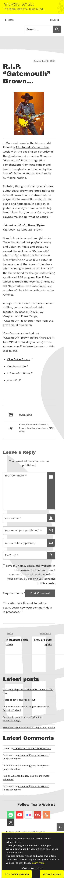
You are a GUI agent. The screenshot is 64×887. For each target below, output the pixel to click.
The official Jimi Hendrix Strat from (32, 748)
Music (22, 414)
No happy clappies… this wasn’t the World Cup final (28, 691)
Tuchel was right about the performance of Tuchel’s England (26, 708)
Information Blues (19, 373)
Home (9, 20)
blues (22, 424)
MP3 (51, 428)
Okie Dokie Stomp (18, 359)
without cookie (52, 874)
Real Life (12, 380)
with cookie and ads (17, 874)
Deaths (31, 428)
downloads (42, 428)
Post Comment (40, 593)
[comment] (51, 490)
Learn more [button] (38, 863)
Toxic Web (14, 831)
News (29, 414)
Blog (54, 20)
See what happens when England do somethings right (22, 719)
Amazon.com (11, 346)
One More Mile (16, 366)
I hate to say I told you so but (19, 700)
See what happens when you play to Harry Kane (29, 727)
